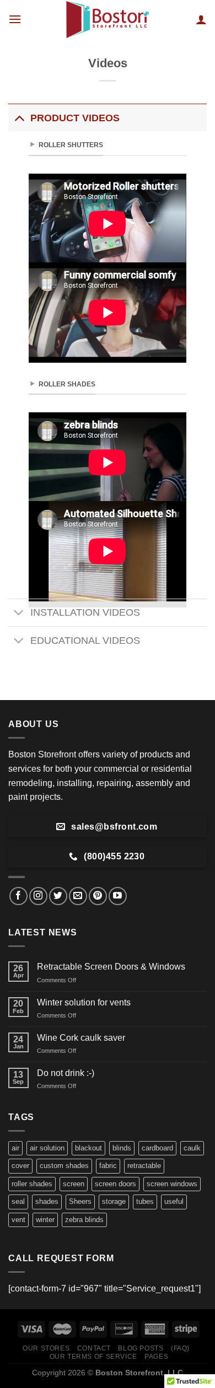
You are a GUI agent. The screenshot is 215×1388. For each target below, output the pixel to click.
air (15, 1148)
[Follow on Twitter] (58, 896)
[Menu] (15, 19)
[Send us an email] (78, 896)
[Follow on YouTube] (118, 896)
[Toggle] (19, 118)
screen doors (115, 1184)
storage (114, 1201)
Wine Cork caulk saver (81, 1037)
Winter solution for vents (84, 1002)
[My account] (201, 19)
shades (46, 1201)
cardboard (157, 1148)
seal (18, 1201)
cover (20, 1165)
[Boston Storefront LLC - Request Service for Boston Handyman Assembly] (107, 19)
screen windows (172, 1184)
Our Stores (46, 1348)
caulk (192, 1148)
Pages (156, 1356)
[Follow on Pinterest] (98, 896)
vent (18, 1219)
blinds (121, 1148)
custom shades (64, 1165)
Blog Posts (140, 1348)
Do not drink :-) (65, 1073)
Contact (94, 1348)
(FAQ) (180, 1348)
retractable (144, 1165)
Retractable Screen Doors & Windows (111, 966)
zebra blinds (84, 1219)
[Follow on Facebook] (18, 896)
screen (73, 1184)
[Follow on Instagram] (38, 896)
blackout (88, 1148)
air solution (47, 1148)
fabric (108, 1165)
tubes (145, 1201)
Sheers (80, 1201)
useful (174, 1201)
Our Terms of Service (93, 1356)
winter (45, 1219)
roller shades (32, 1184)
